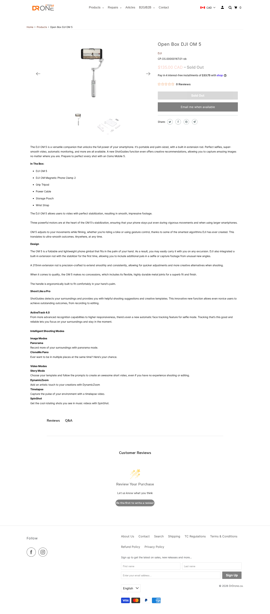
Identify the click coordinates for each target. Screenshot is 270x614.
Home (30, 27)
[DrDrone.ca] (43, 7)
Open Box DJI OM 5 (179, 44)
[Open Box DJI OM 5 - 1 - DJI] (93, 74)
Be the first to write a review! (135, 503)
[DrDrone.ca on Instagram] (43, 552)
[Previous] (38, 74)
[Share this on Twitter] (169, 122)
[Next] (148, 74)
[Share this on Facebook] (177, 122)
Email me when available (198, 107)
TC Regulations (195, 536)
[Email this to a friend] (194, 122)
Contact (144, 536)
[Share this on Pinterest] (186, 122)
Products (42, 27)
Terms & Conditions (223, 536)
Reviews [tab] (53, 420)
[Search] (230, 7)
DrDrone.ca (236, 585)
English (128, 588)
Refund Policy (130, 547)
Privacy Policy (154, 547)
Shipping (174, 536)
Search (159, 536)
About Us (127, 536)
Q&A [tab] (68, 420)
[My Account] (222, 7)
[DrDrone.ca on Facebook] (32, 552)
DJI (160, 53)
